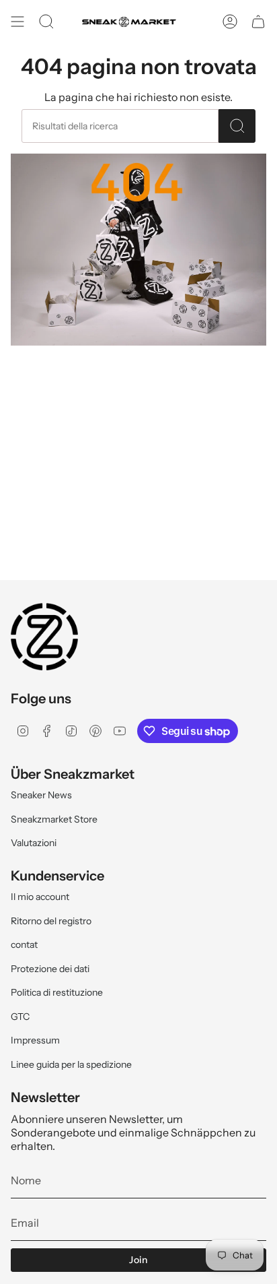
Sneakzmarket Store (54, 819)
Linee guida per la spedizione (71, 1064)
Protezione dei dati (50, 969)
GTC (20, 1016)
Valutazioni (33, 843)
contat (24, 944)
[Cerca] (237, 126)
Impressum (35, 1040)
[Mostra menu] (17, 21)
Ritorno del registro (51, 921)
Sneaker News (41, 795)
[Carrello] (258, 21)
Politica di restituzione (57, 992)
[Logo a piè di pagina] (44, 636)
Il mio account (40, 897)
